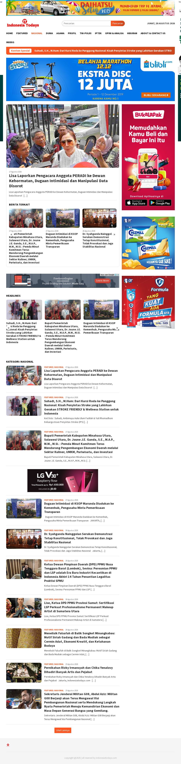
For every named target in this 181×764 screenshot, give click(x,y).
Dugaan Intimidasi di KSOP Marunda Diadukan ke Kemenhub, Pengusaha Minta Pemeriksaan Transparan (25, 240)
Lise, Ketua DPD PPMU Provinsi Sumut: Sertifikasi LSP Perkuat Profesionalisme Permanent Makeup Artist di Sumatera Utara (79, 607)
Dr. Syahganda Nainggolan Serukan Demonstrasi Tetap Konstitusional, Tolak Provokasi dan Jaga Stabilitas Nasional (62, 240)
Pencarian (118, 23)
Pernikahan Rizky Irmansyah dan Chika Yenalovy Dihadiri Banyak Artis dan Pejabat (78, 670)
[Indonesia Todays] (23, 23)
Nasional (59, 367)
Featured (48, 367)
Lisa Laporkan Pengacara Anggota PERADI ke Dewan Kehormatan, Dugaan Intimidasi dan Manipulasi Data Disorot (58, 180)
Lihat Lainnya (62, 730)
